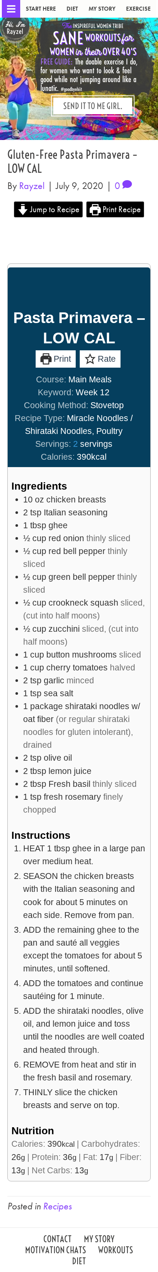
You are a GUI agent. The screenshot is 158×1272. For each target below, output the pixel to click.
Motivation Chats (55, 1250)
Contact (57, 1239)
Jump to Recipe (53, 209)
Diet (72, 9)
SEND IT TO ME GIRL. (92, 106)
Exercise (138, 9)
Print (61, 359)
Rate (106, 359)
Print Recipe (121, 209)
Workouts (115, 1250)
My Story (102, 9)
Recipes (57, 1206)
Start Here (41, 9)
